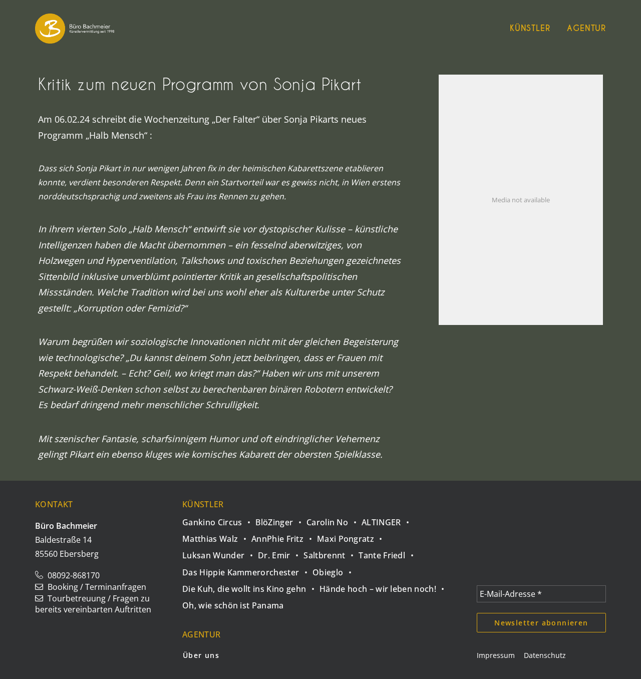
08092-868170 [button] (74, 575)
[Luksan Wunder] (220, 552)
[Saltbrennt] (331, 552)
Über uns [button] (201, 655)
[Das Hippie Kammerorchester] (247, 569)
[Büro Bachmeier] (74, 29)
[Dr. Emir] (280, 552)
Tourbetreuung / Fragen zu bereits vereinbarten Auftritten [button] (93, 604)
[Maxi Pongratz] (352, 536)
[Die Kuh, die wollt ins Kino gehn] (250, 586)
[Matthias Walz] (216, 536)
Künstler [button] (530, 28)
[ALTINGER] (388, 519)
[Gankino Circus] (218, 520)
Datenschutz (545, 655)
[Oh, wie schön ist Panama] (233, 602)
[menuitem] (533, 28)
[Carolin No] (334, 519)
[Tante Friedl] (389, 552)
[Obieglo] (334, 569)
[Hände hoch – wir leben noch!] (384, 586)
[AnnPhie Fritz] (284, 536)
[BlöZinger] (280, 519)
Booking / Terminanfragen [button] (97, 586)
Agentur (586, 28)
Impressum (496, 655)
